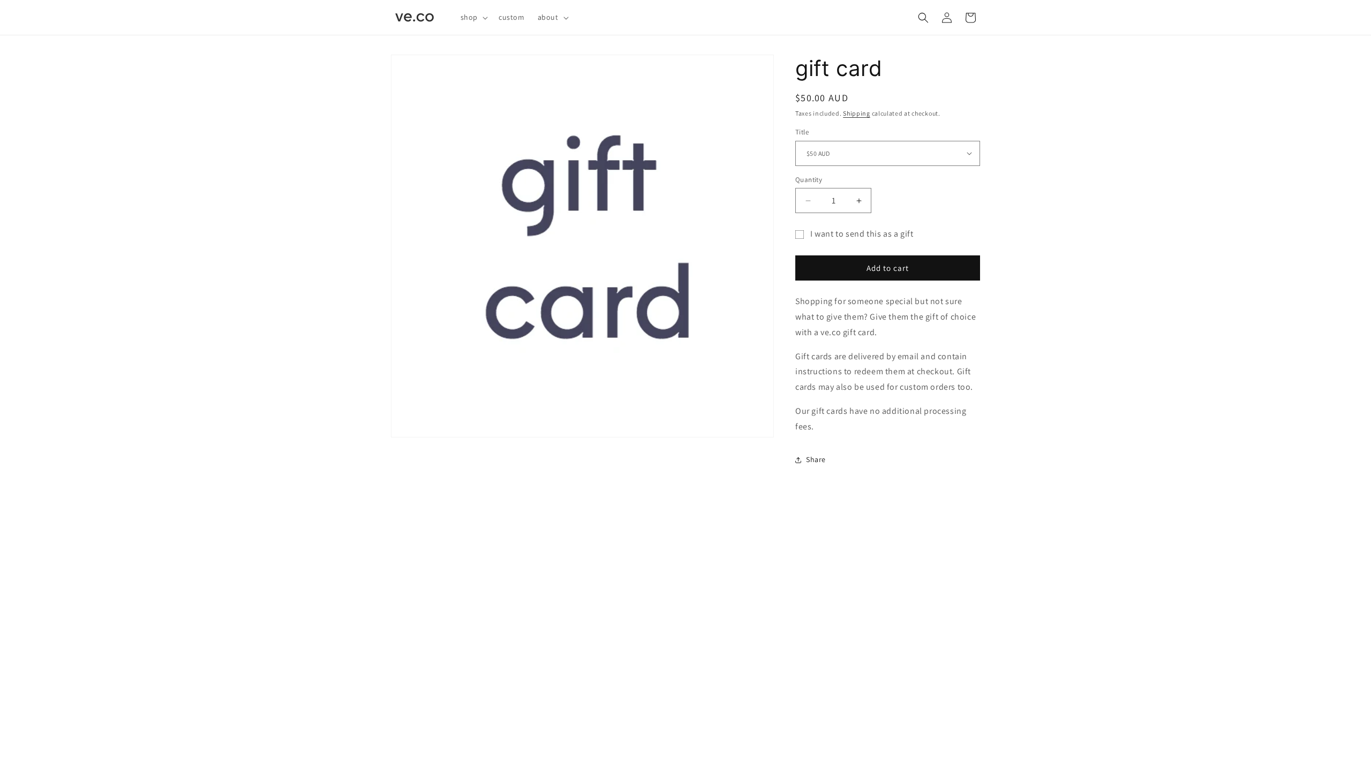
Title (802, 132)
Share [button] (816, 459)
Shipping (856, 113)
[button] (473, 17)
